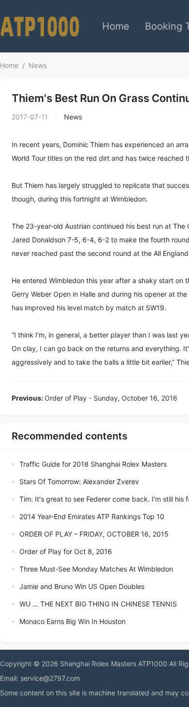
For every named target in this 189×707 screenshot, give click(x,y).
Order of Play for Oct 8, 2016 (65, 551)
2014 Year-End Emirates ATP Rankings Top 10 (91, 516)
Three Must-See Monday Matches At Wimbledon (96, 569)
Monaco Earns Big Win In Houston (72, 621)
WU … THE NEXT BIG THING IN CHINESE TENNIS (98, 604)
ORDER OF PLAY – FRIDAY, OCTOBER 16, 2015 (94, 534)
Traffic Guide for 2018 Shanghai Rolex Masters (93, 464)
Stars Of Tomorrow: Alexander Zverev (79, 481)
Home (115, 26)
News (38, 65)
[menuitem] (115, 26)
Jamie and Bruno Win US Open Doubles (81, 586)
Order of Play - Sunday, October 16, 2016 (94, 398)
